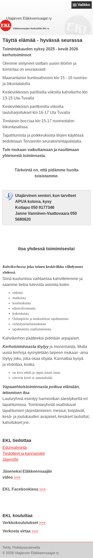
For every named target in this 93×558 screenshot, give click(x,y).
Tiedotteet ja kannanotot (23, 453)
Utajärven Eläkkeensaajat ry (29, 18)
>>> (17, 477)
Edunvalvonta (14, 447)
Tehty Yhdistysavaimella (21, 547)
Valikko (84, 4)
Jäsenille (10, 459)
